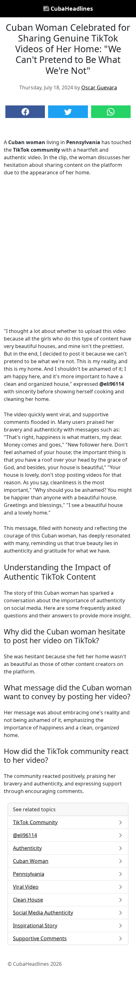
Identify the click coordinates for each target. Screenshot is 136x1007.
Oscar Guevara (99, 87)
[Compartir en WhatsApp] (111, 111)
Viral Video (26, 886)
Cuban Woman (30, 861)
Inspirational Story (35, 925)
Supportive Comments (40, 938)
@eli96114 (25, 835)
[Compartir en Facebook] (25, 111)
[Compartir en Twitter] (68, 111)
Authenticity (27, 848)
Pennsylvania (28, 873)
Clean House (28, 899)
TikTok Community (35, 822)
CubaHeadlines (71, 8)
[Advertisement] (68, 251)
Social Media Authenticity (43, 912)
